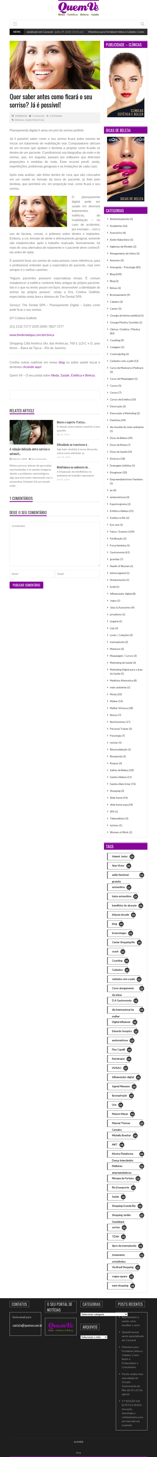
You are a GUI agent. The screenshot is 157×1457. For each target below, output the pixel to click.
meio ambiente (118, 687)
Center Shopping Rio (126, 942)
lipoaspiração (122, 1095)
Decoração (116, 406)
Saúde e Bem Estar (34, 119)
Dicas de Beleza (118, 437)
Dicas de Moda (118, 444)
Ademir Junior (122, 856)
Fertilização (116, 538)
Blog (112, 274)
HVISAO (119, 1068)
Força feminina (118, 545)
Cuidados (120, 970)
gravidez (114, 559)
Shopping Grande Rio (126, 1206)
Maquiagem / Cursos (121, 655)
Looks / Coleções (119, 635)
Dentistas (19, 119)
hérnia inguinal (118, 573)
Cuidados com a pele (121, 360)
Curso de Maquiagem (122, 378)
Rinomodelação (118, 749)
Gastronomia (117, 552)
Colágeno (115, 347)
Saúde (118, 1196)
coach (117, 951)
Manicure (115, 648)
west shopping (122, 1285)
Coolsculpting (117, 354)
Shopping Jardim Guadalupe (127, 1216)
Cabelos (114, 301)
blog (62, 362)
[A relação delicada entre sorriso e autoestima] (31, 432)
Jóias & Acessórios (120, 607)
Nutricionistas (117, 721)
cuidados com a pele (126, 979)
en (111, 490)
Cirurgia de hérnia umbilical (125, 315)
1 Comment (38, 115)
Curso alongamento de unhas (127, 989)
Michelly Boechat (124, 1135)
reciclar (114, 742)
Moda (113, 694)
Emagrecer (116, 472)
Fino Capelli (121, 1049)
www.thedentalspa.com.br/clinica (32, 335)
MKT (117, 1144)
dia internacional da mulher (127, 1010)
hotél (113, 586)
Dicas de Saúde (118, 451)
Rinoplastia (116, 756)
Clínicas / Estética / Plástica (125, 329)
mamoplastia (117, 642)
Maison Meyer (122, 1114)
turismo (114, 825)
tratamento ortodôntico (127, 1256)
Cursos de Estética (120, 399)
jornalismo (116, 614)
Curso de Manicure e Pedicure (126, 367)
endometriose (118, 497)
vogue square (122, 1276)
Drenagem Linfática (120, 465)
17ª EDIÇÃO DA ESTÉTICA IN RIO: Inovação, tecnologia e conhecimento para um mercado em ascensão (132, 1413)
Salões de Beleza (119, 770)
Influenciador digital (121, 593)
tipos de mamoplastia (126, 1245)
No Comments (39, 459)
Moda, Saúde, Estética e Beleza (73, 375)
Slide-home (116, 797)
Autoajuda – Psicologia (122, 267)
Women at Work (119, 832)
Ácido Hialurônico (120, 239)
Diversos (115, 458)
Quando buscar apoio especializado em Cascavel (133, 1336)
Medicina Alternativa (121, 680)
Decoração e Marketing (123, 413)
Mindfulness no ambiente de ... (73, 467)
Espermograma (118, 504)
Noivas (114, 715)
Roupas (114, 763)
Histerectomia (118, 579)
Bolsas (113, 287)
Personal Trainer (119, 728)
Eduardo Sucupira (124, 1031)
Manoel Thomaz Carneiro (127, 1124)
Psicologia (115, 735)
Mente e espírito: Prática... (71, 422)
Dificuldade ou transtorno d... (73, 444)
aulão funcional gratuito (127, 876)
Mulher (114, 701)
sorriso (118, 1227)
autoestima (121, 887)
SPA (112, 811)
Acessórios (116, 232)
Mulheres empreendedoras (127, 1167)
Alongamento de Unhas (123, 253)
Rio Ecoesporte (123, 1187)
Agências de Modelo (121, 246)
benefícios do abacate (126, 905)
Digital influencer (124, 1022)
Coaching (115, 340)
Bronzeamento (118, 294)
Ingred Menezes (123, 1086)
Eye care (114, 524)
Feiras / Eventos (119, 531)
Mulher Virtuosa (119, 708)
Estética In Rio (118, 517)
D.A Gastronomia (124, 1000)
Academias (116, 225)
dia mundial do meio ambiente (127, 427)
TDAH (118, 1236)
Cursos (114, 385)
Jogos (113, 600)
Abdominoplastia (119, 219)
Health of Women (119, 566)
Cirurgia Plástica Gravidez (124, 322)
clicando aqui (32, 367)
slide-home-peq (119, 804)
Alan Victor (120, 865)
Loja (112, 628)
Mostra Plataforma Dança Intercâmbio (127, 1155)
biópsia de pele (123, 914)
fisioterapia (121, 1058)
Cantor (114, 308)
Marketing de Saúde (121, 662)
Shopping (115, 790)
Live (116, 1104)
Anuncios (115, 260)
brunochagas (121, 933)
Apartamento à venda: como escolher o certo (131, 1321)
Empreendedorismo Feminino (126, 479)
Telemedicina (117, 818)
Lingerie (114, 621)
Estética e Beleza (119, 510)
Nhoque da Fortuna (125, 1178)
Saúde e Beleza (118, 777)
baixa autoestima (124, 896)
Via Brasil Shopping (125, 1267)
